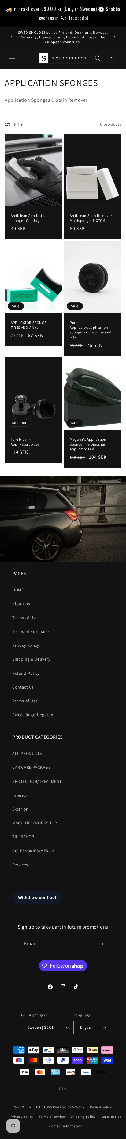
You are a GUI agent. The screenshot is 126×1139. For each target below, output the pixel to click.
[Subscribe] (101, 944)
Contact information (65, 1126)
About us (21, 604)
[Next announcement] (114, 37)
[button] (12, 58)
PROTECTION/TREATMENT (37, 781)
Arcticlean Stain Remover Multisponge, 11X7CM (91, 218)
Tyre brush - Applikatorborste (25, 441)
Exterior (20, 809)
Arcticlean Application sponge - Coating (29, 218)
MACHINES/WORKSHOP (34, 823)
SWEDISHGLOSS (39, 1107)
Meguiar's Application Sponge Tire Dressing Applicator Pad (88, 444)
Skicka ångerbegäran (32, 714)
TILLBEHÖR (23, 836)
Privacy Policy (25, 645)
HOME (18, 590)
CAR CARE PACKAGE (31, 767)
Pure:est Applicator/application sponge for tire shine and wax (91, 329)
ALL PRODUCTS (27, 753)
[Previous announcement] (11, 37)
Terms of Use (25, 617)
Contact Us (23, 687)
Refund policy (101, 1107)
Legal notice (111, 1116)
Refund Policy (25, 673)
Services (20, 864)
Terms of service (52, 1116)
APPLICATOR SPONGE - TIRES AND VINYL (29, 325)
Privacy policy (22, 1116)
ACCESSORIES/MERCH (33, 851)
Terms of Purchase (30, 631)
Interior (20, 795)
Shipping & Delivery (31, 659)
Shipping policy (83, 1116)
